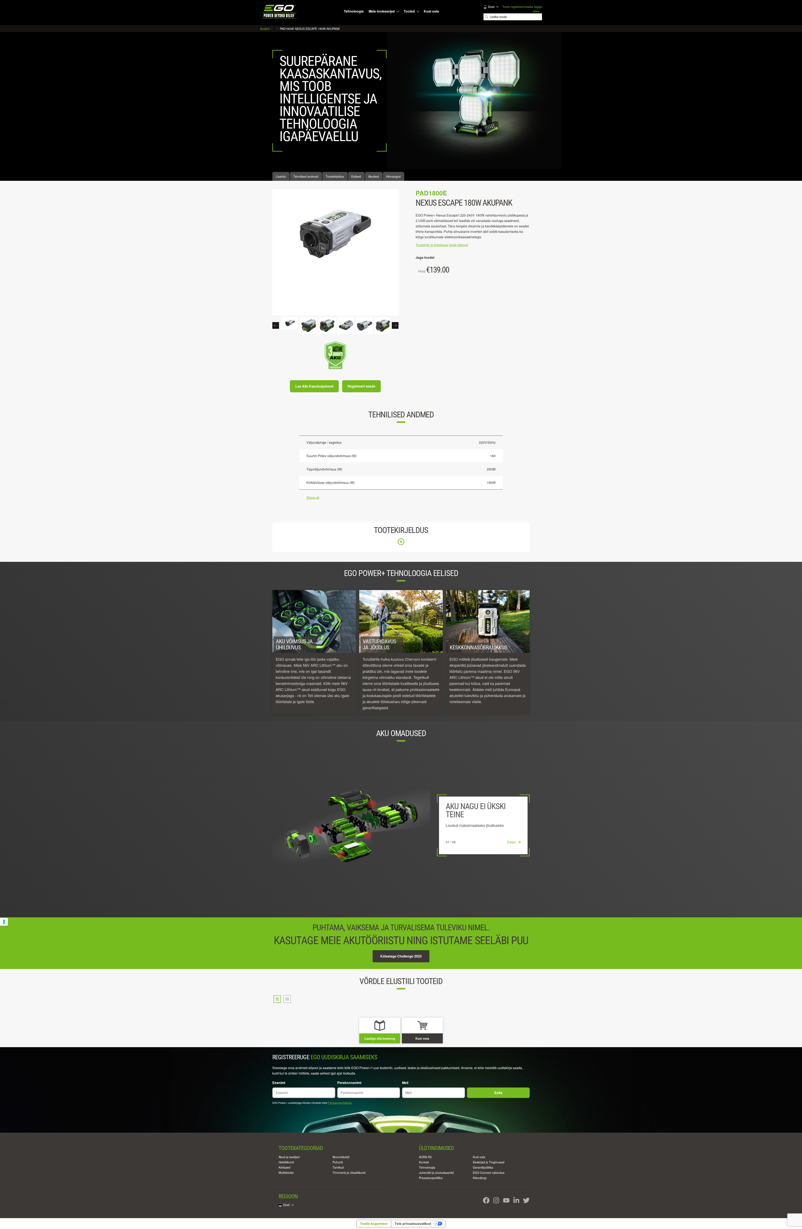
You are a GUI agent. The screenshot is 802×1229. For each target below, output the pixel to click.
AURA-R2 (425, 1157)
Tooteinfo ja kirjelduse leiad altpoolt (442, 244)
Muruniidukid (340, 1157)
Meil (405, 1082)
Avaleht (265, 29)
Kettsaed (284, 1167)
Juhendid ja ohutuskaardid (436, 1172)
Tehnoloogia (354, 11)
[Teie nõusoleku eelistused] (4, 922)
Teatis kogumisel (374, 1223)
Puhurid (337, 1162)
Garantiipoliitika (483, 1167)
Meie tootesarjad (382, 11)
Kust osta (431, 11)
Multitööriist (286, 1172)
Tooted (409, 11)
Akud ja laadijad (289, 1157)
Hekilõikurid (286, 1162)
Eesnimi (278, 1082)
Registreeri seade (361, 386)
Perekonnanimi (349, 1082)
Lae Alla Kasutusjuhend (314, 386)
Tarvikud (338, 1167)
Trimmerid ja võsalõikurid (348, 1172)
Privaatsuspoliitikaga (340, 1102)
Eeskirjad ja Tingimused (488, 1162)
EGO (279, 12)
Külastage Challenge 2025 (401, 956)
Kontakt (424, 1162)
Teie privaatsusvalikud (413, 1223)
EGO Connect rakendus (488, 1172)
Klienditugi (479, 1178)
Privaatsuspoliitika (431, 1178)
